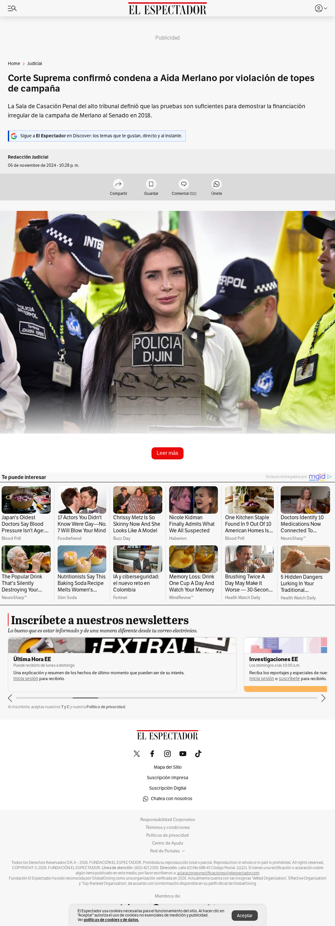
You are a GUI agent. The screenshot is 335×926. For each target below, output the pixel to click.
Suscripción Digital (167, 788)
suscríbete (289, 678)
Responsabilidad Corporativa (167, 819)
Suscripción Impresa (167, 777)
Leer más (167, 453)
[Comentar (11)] (184, 184)
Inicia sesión (25, 678)
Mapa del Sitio (168, 767)
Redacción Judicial (28, 157)
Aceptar (245, 915)
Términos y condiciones (168, 827)
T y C (65, 706)
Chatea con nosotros (171, 798)
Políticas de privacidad (167, 835)
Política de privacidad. (106, 706)
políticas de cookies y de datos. (111, 919)
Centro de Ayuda (167, 843)
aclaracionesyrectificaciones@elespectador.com (218, 873)
